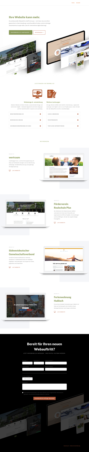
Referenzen (38, 32)
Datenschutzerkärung (75, 445)
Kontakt (78, 2)
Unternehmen (25, 366)
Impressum (66, 445)
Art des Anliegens (26, 376)
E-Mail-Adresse (48, 360)
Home (73, 2)
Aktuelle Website (49, 366)
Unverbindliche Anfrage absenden (44, 398)
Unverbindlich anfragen (20, 32)
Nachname (36, 360)
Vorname (24, 360)
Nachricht (24, 382)
